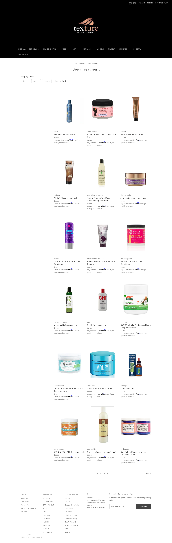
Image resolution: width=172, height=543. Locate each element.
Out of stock (102, 176)
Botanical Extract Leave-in (66, 325)
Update (47, 81)
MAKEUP (111, 49)
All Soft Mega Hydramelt (132, 134)
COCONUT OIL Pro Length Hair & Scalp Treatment (136, 326)
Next (147, 474)
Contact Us (25, 502)
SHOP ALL (21, 49)
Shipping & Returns (28, 508)
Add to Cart (102, 113)
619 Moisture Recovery (64, 134)
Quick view (67, 105)
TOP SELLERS (34, 49)
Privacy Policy (26, 505)
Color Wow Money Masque (99, 388)
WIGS (64, 49)
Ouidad (67, 502)
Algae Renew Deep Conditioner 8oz (101, 135)
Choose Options (69, 113)
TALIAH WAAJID (70, 522)
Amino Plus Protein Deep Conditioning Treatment (99, 199)
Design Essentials (72, 505)
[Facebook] (134, 3)
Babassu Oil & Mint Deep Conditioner (132, 262)
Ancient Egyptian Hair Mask (133, 198)
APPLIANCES (23, 55)
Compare (68, 109)
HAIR (74, 49)
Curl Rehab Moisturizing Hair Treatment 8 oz (134, 453)
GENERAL (137, 49)
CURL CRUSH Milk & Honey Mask (69, 452)
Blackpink (69, 508)
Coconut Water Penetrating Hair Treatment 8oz (69, 389)
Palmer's (68, 512)
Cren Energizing (128, 388)
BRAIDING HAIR (49, 49)
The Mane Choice (71, 525)
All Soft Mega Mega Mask (65, 198)
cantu (67, 498)
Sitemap (24, 512)
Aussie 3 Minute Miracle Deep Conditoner (67, 262)
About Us (24, 498)
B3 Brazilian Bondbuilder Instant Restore (102, 262)
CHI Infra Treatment (96, 325)
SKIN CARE (123, 49)
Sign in (150, 3)
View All (68, 532)
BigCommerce (33, 535)
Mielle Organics (71, 515)
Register (159, 3)
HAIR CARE (86, 49)
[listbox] (69, 81)
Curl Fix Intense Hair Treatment (101, 452)
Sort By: (58, 81)
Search (142, 3)
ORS (66, 529)
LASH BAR (100, 49)
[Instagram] (130, 3)
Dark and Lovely (71, 519)
